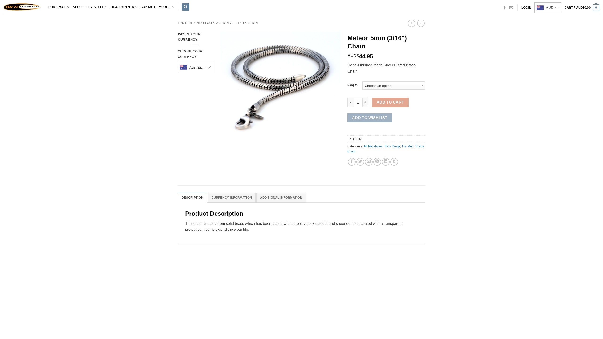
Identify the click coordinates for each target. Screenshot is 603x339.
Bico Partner (122, 7)
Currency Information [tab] (232, 197)
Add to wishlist (369, 118)
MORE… (165, 7)
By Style (96, 7)
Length (352, 85)
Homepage (57, 7)
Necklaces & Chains (214, 23)
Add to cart (390, 102)
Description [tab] (192, 197)
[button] (582, 7)
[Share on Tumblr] (394, 162)
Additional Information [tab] (281, 197)
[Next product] (411, 23)
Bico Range (392, 146)
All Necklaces (373, 146)
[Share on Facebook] (352, 162)
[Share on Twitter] (360, 162)
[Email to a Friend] (369, 162)
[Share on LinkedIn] (386, 162)
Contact (148, 7)
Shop (77, 7)
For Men (185, 23)
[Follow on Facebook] (505, 8)
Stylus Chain (246, 23)
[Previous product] (420, 23)
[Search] (185, 7)
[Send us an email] (511, 8)
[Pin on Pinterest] (377, 162)
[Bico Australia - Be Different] (22, 7)
